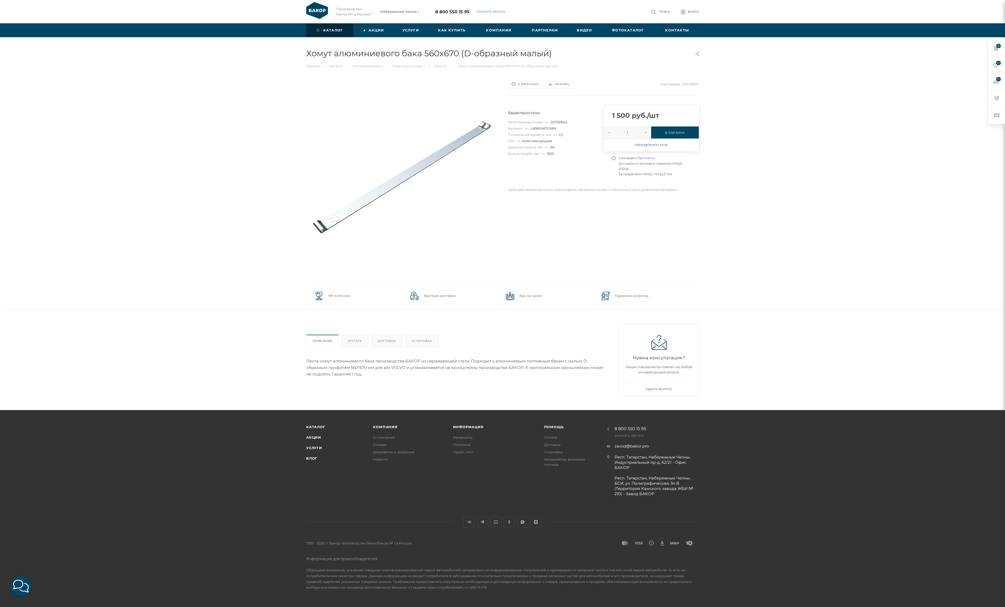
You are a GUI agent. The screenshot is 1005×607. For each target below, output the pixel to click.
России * (364, 14)
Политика (462, 445)
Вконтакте (469, 522)
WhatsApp (522, 522)
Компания (385, 427)
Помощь (554, 427)
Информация (468, 427)
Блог (311, 458)
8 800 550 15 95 (452, 11)
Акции (313, 437)
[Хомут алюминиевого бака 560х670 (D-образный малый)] (402, 177)
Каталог (315, 427)
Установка (422, 341)
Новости (380, 459)
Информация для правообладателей (342, 558)
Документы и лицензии (394, 452)
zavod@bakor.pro (632, 446)
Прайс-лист (463, 452)
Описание (322, 341)
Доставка (387, 341)
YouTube (495, 522)
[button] (20, 586)
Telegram (482, 522)
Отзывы (380, 445)
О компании (384, 437)
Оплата (355, 341)
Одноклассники (509, 522)
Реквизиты (462, 437)
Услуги (314, 448)
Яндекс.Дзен (535, 522)
